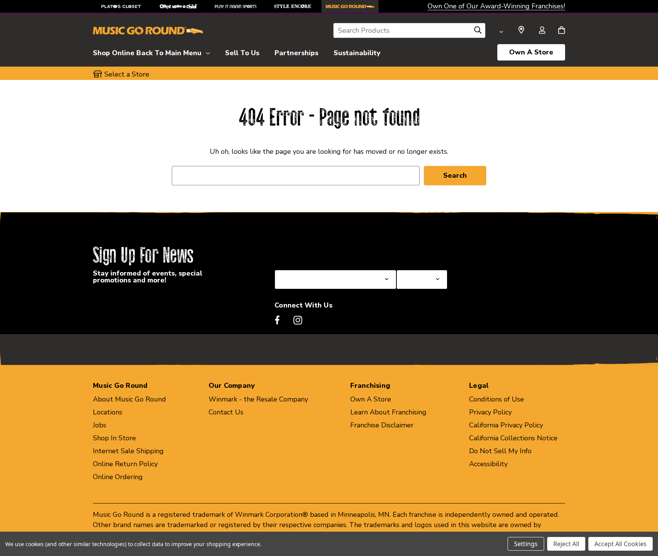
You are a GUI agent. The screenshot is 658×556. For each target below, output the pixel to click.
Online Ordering (118, 476)
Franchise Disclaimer (382, 425)
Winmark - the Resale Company (258, 399)
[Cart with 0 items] (561, 30)
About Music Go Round (129, 399)
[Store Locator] (521, 30)
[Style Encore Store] (292, 6)
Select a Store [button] (126, 74)
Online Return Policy (125, 463)
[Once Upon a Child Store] (178, 6)
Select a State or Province (315, 251)
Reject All (566, 544)
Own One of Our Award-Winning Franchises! (496, 6)
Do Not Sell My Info (500, 451)
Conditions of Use (496, 399)
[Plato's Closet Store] (121, 6)
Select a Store (418, 251)
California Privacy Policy (506, 425)
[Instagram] (297, 320)
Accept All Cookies (620, 544)
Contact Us (226, 412)
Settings (526, 544)
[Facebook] (277, 320)
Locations (107, 412)
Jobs (99, 425)
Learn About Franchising (388, 412)
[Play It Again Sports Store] (235, 6)
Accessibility (488, 463)
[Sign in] (541, 30)
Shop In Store (114, 438)
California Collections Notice (513, 438)
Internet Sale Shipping (128, 451)
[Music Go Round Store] (350, 6)
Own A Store (531, 52)
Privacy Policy (490, 412)
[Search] (478, 31)
